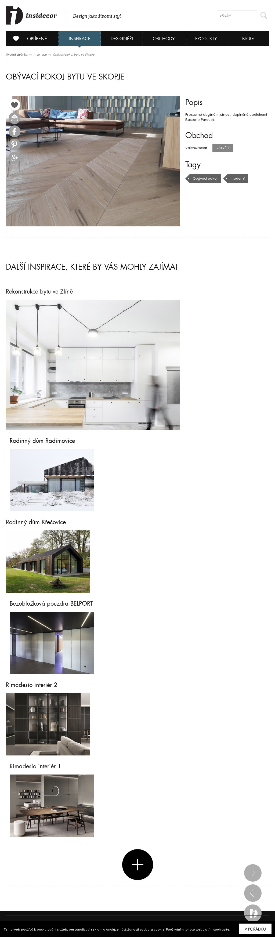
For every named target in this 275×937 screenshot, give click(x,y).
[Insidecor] (31, 15)
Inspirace (80, 39)
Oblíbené (37, 39)
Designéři (122, 39)
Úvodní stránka (17, 54)
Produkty (206, 39)
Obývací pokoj (205, 178)
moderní (238, 178)
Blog (248, 39)
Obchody (164, 39)
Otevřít (223, 148)
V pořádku (255, 929)
